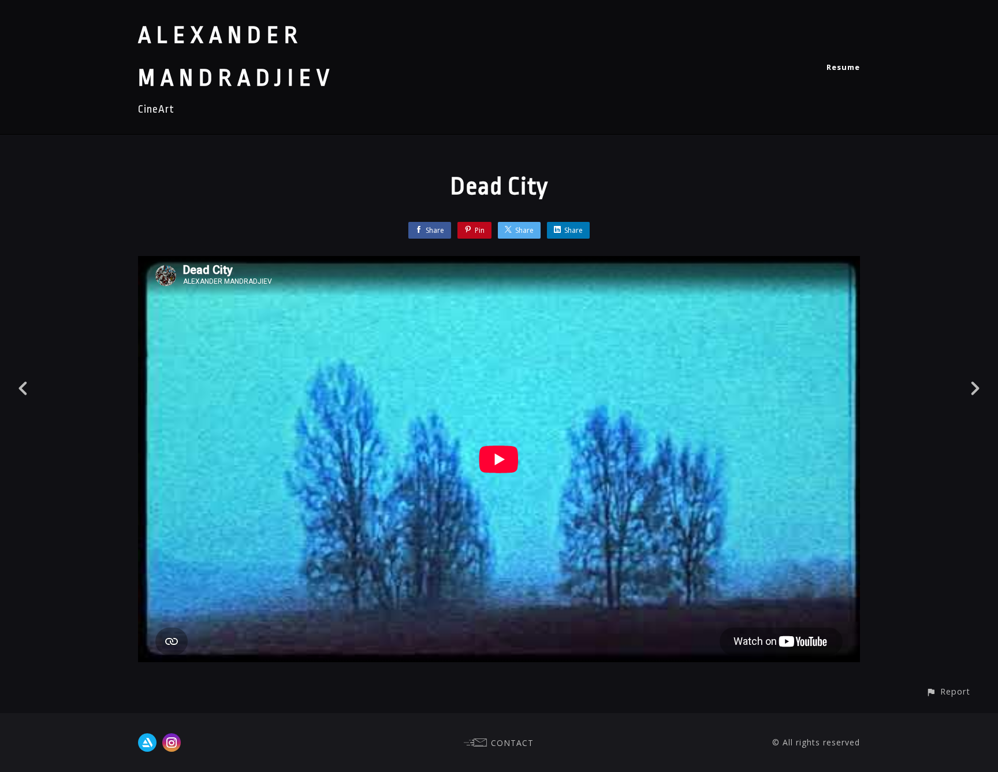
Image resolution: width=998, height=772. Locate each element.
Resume (843, 67)
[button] (948, 691)
